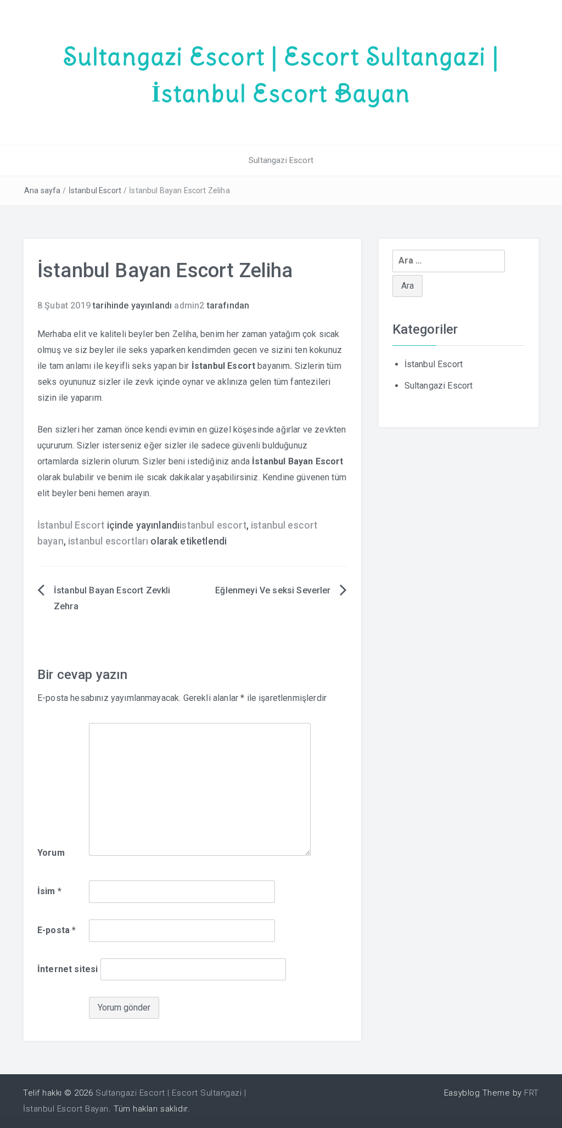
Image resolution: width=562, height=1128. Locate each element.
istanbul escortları (108, 541)
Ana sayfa (42, 190)
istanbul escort (212, 525)
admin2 (189, 305)
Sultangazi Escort (281, 160)
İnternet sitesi (67, 969)
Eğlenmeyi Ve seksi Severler (272, 590)
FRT (531, 1093)
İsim (49, 891)
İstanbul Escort (95, 190)
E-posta (56, 930)
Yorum (51, 853)
